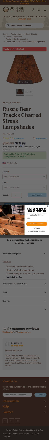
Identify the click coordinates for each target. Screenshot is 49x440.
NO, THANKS (37, 228)
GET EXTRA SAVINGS (37, 224)
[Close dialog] (47, 206)
